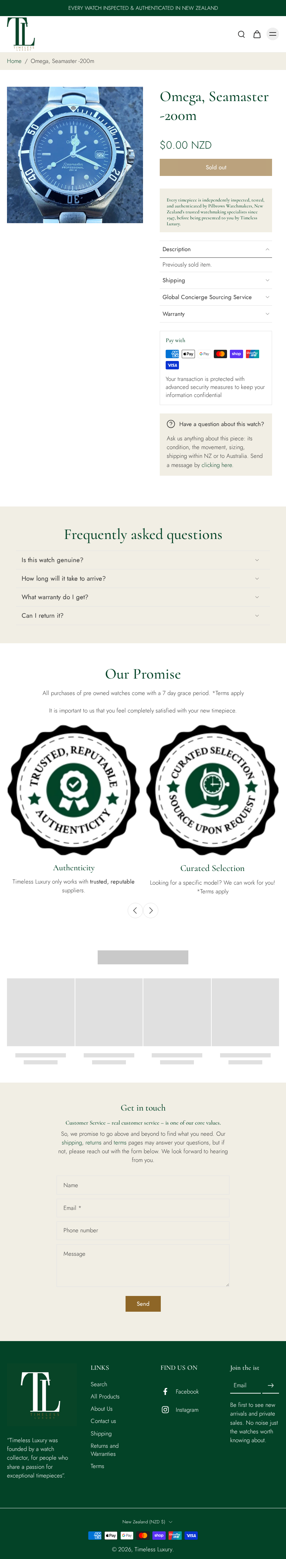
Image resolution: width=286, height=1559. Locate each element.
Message (74, 1254)
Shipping (101, 1434)
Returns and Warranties (105, 1450)
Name (70, 1185)
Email (72, 1208)
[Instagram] (168, 1410)
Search (99, 1385)
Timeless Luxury (153, 1549)
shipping (72, 1142)
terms (121, 1142)
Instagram (187, 1410)
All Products (105, 1397)
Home (14, 61)
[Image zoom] (75, 155)
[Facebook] (168, 1391)
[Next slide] (150, 910)
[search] (241, 34)
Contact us (103, 1421)
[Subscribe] (270, 1386)
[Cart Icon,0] (256, 34)
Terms (97, 1466)
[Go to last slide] (135, 910)
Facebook (187, 1392)
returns (94, 1142)
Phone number (80, 1231)
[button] (216, 167)
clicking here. (218, 465)
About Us (102, 1409)
